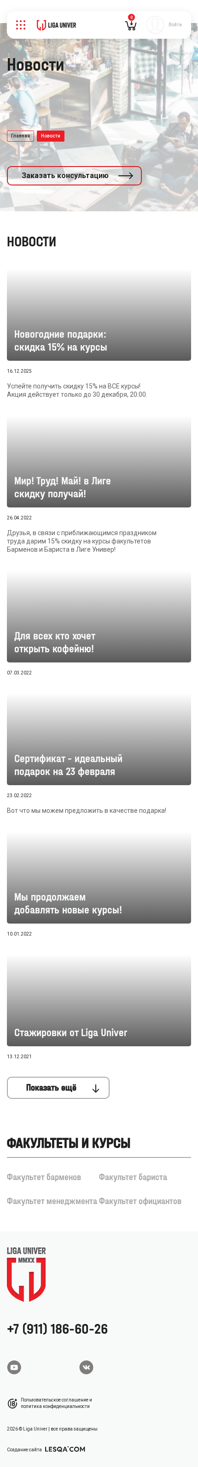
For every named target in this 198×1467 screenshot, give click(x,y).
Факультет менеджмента (52, 1201)
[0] (131, 28)
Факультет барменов (44, 1177)
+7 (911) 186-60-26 (57, 1328)
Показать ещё (51, 1087)
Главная (20, 135)
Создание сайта (25, 1449)
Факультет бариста (133, 1177)
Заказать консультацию (65, 175)
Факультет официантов (140, 1201)
